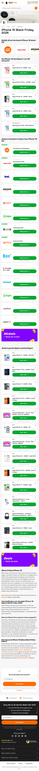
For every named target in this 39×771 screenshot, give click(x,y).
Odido (15, 225)
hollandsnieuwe (18, 265)
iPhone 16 (4, 597)
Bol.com (20, 650)
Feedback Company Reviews (8, 742)
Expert (15, 318)
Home (3, 26)
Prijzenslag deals (18, 228)
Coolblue (16, 146)
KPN (14, 212)
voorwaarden (19, 690)
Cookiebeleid (28, 763)
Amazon (15, 186)
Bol (14, 172)
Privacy (21, 763)
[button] (5, 740)
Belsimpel (16, 278)
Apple (8, 26)
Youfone (16, 305)
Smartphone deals (18, 161)
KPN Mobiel (16, 291)
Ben (14, 252)
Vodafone (16, 199)
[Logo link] (13, 736)
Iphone (13, 26)
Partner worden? (11, 763)
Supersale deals (18, 241)
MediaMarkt (17, 159)
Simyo (15, 239)
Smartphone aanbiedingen (21, 148)
